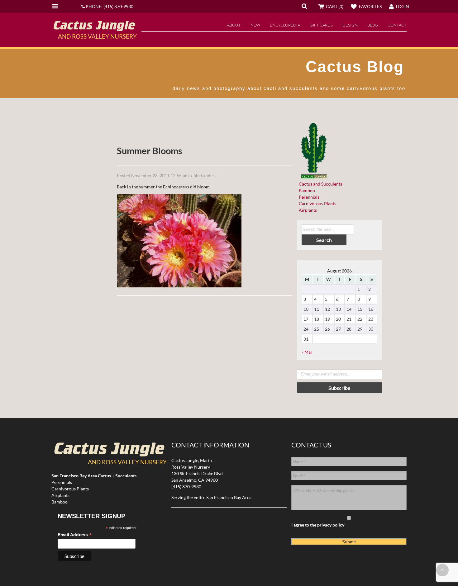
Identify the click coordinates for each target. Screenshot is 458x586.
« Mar (307, 352)
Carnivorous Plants (316, 203)
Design (350, 24)
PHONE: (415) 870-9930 (109, 6)
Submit (349, 541)
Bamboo (306, 190)
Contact (397, 24)
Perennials (308, 197)
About (234, 24)
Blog (372, 24)
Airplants (307, 210)
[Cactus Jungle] (94, 28)
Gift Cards (321, 24)
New (255, 24)
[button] (304, 6)
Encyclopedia (285, 24)
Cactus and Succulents (319, 184)
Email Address (75, 535)
